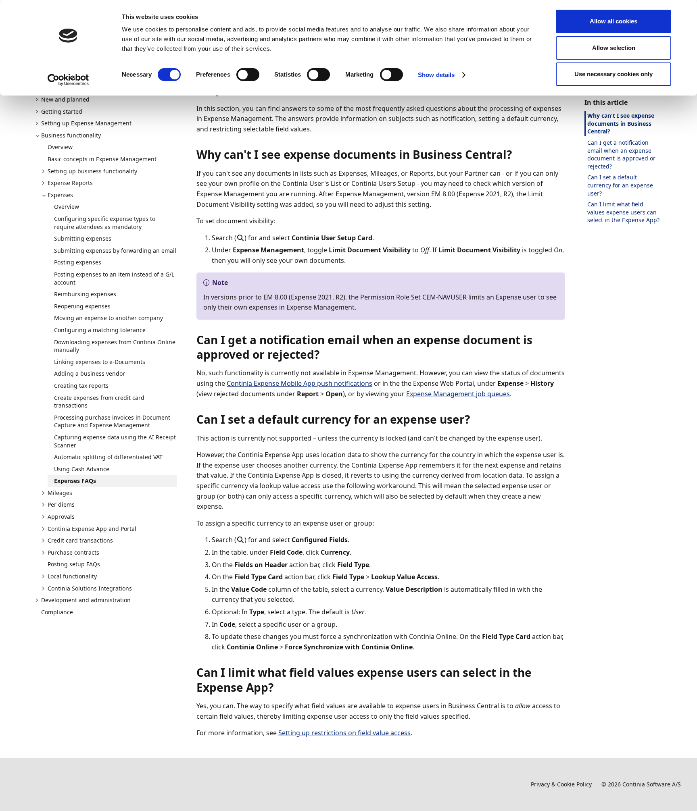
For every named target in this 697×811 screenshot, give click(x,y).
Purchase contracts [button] (73, 552)
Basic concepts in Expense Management (102, 159)
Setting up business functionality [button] (92, 171)
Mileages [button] (60, 493)
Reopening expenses (82, 306)
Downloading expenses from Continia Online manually (114, 346)
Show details (436, 74)
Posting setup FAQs (74, 564)
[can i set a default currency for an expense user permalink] (475, 419)
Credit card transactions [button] (80, 540)
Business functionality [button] (71, 135)
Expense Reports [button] (70, 183)
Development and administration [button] (86, 600)
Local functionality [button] (72, 576)
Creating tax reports (81, 385)
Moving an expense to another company (108, 318)
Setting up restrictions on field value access (344, 732)
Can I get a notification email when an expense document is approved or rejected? (621, 154)
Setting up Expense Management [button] (86, 123)
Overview (60, 147)
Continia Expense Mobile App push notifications (299, 383)
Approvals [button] (61, 516)
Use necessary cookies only (613, 74)
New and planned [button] (65, 99)
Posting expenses (77, 262)
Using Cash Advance (81, 469)
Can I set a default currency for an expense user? (620, 185)
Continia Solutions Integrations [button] (90, 588)
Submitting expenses (82, 238)
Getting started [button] (61, 111)
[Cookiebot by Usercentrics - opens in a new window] (68, 80)
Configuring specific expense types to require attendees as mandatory (104, 223)
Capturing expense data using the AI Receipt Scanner (115, 441)
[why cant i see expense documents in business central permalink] (517, 154)
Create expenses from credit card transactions (99, 402)
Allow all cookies (613, 21)
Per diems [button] (61, 504)
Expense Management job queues (458, 393)
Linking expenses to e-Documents (99, 362)
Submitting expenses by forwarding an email (115, 250)
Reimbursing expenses (85, 294)
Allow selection (613, 47)
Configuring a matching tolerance (100, 330)
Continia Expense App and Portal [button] (92, 528)
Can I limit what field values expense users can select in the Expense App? (623, 212)
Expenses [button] (60, 195)
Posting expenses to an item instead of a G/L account (114, 278)
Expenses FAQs (75, 481)
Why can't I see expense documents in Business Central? (620, 123)
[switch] (247, 74)
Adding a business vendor (89, 373)
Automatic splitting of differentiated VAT (108, 457)
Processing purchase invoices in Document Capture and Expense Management (112, 421)
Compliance (57, 612)
